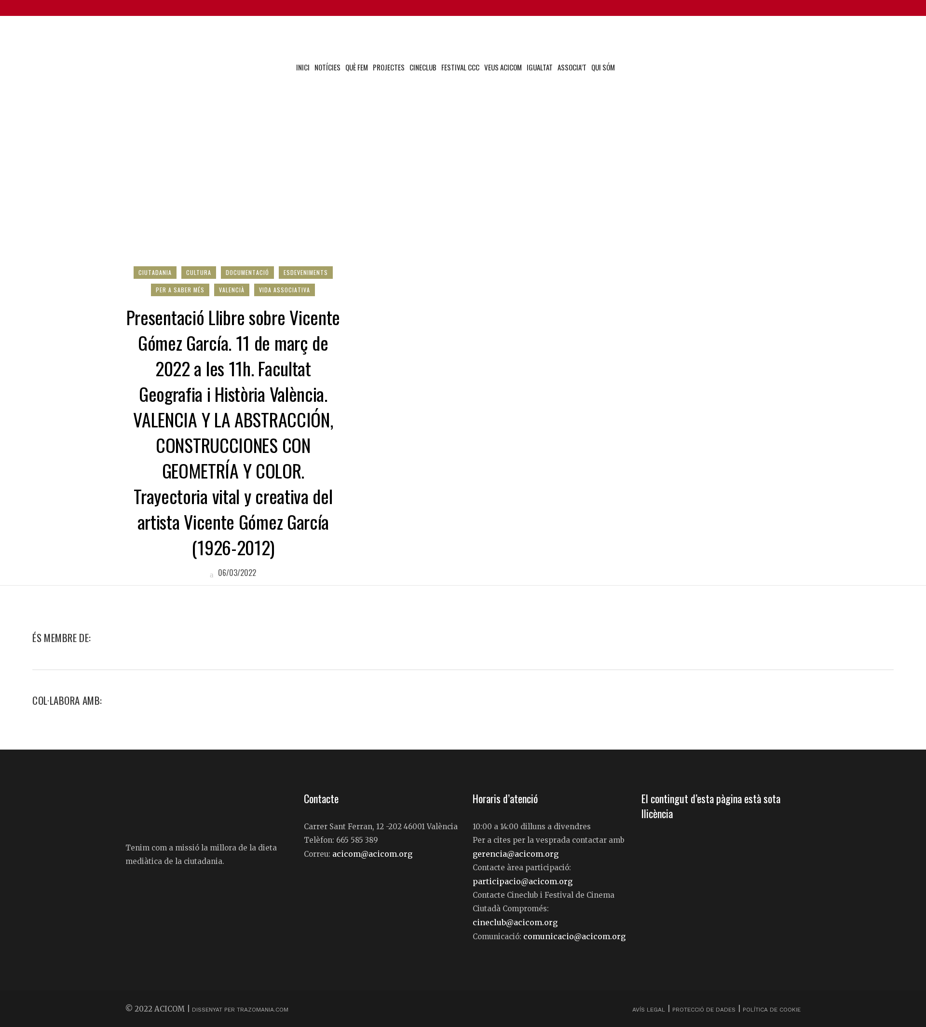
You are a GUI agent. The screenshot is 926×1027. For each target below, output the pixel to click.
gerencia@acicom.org (515, 854)
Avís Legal (649, 1009)
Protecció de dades (703, 1009)
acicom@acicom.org (372, 854)
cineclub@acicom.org (515, 922)
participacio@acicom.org (522, 881)
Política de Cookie (772, 1009)
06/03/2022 (236, 572)
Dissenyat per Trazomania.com (240, 1009)
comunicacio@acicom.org (574, 936)
